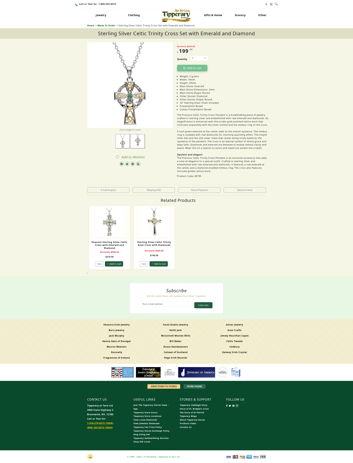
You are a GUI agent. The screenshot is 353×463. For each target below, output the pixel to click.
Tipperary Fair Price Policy (147, 427)
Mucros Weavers (117, 346)
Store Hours (194, 386)
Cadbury (234, 346)
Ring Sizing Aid (141, 434)
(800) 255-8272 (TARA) (100, 427)
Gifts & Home (213, 15)
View (99, 263)
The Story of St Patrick (192, 412)
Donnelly (116, 352)
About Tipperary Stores (192, 419)
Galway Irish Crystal (234, 352)
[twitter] (127, 164)
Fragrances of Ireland (116, 357)
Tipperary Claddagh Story (193, 405)
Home (90, 25)
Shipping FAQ (154, 190)
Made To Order (106, 25)
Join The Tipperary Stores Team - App (151, 407)
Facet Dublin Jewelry (175, 324)
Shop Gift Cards (141, 441)
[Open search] (276, 4)
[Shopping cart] (271, 4)
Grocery (240, 15)
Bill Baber (176, 341)
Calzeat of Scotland (176, 352)
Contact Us (186, 427)
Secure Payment (199, 190)
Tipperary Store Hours (145, 412)
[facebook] (122, 164)
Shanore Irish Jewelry (116, 324)
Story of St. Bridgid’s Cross (194, 408)
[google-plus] (138, 164)
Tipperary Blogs (188, 416)
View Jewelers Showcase (146, 423)
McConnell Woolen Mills (175, 335)
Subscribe (203, 305)
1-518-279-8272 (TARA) (100, 423)
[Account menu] (266, 4)
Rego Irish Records (175, 357)
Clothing (134, 15)
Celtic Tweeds (234, 341)
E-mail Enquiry (108, 190)
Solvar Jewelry (234, 324)
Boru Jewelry (116, 330)
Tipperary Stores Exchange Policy (151, 431)
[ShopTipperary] (176, 15)
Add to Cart (193, 68)
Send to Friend (244, 190)
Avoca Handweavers (175, 346)
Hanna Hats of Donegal (116, 341)
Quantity (182, 59)
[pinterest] (133, 164)
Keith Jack (175, 330)
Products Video (188, 423)
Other (262, 15)
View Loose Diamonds (145, 419)
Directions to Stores (164, 386)
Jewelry (101, 15)
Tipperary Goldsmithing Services (151, 438)
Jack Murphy (116, 335)
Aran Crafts (235, 330)
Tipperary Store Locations (147, 416)
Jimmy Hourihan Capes (235, 335)
